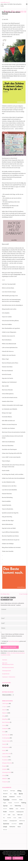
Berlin (21, 794)
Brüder (5, 796)
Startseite (4, 659)
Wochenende (5, 829)
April (11, 793)
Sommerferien (14, 823)
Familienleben (14, 799)
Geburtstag (18, 805)
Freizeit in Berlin (6, 741)
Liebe (9, 814)
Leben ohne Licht (6, 753)
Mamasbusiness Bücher (8, 667)
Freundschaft (16, 802)
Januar (17, 808)
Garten (5, 806)
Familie (6, 800)
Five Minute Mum (5, 594)
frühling (23, 803)
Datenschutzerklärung (14, 641)
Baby (15, 793)
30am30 (4, 709)
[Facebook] (3, 686)
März (4, 817)
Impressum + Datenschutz (8, 677)
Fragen (4, 802)
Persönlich (21, 11)
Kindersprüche (5, 747)
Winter (19, 826)
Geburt (11, 805)
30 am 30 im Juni (23, 594)
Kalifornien (23, 808)
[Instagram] (5, 686)
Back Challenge (6, 722)
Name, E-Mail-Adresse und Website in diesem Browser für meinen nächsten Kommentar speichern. (12, 636)
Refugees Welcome (7, 763)
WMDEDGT (5, 778)
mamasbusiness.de (5, 2)
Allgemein (4, 713)
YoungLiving (5, 781)
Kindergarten (11, 811)
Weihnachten (12, 826)
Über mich (4, 663)
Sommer (6, 824)
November (9, 817)
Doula (3, 731)
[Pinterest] (8, 686)
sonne (21, 823)
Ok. (8, 858)
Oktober (14, 817)
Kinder (5, 811)
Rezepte (4, 766)
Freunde (10, 802)
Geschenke (5, 808)
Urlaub (25, 11)
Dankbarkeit (5, 728)
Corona (4, 725)
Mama (14, 814)
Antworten (5, 793)
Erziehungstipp (5, 738)
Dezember (19, 796)
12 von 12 (4, 706)
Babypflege (5, 719)
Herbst (11, 808)
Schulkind (4, 769)
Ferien (20, 799)
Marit (14, 11)
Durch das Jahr (6, 734)
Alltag (3, 716)
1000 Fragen (5, 703)
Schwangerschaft (6, 670)
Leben (4, 814)
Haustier (4, 744)
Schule (19, 817)
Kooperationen (5, 673)
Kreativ (17, 11)
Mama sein (20, 814)
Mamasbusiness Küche (7, 664)
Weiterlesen (18, 858)
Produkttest (5, 759)
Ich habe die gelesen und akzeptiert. (13, 642)
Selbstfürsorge (22, 820)
